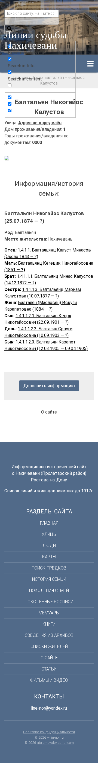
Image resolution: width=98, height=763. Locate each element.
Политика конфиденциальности (49, 732)
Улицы (49, 534)
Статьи (49, 669)
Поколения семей (49, 590)
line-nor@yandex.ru (49, 708)
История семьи (49, 579)
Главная (49, 523)
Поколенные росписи (49, 601)
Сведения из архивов (49, 635)
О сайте (49, 412)
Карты (49, 556)
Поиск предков (49, 568)
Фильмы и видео (49, 680)
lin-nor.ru (57, 737)
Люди (49, 545)
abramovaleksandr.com (55, 743)
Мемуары (49, 612)
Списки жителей (49, 646)
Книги (49, 624)
